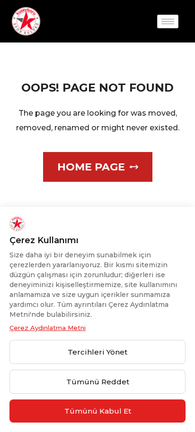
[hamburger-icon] (167, 21)
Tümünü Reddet (97, 381)
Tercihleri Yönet (97, 351)
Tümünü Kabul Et (97, 411)
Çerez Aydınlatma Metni (47, 327)
